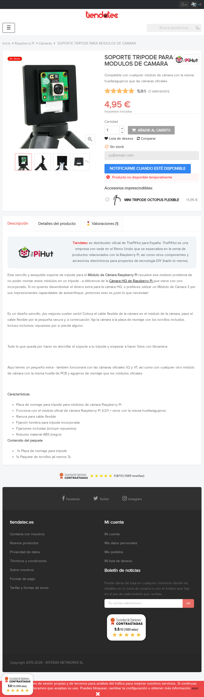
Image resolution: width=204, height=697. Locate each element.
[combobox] (174, 28)
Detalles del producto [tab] (57, 223)
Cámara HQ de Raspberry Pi (131, 281)
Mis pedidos (113, 552)
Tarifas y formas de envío (29, 588)
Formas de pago (22, 579)
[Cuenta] (184, 4)
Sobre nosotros (22, 570)
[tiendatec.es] (102, 14)
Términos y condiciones (28, 561)
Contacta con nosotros (27, 534)
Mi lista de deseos (118, 561)
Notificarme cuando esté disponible (148, 168)
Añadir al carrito (154, 130)
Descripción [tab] (17, 223)
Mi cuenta (111, 534)
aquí (195, 688)
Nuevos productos (24, 543)
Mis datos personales (120, 543)
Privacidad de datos (25, 552)
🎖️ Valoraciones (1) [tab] (102, 223)
